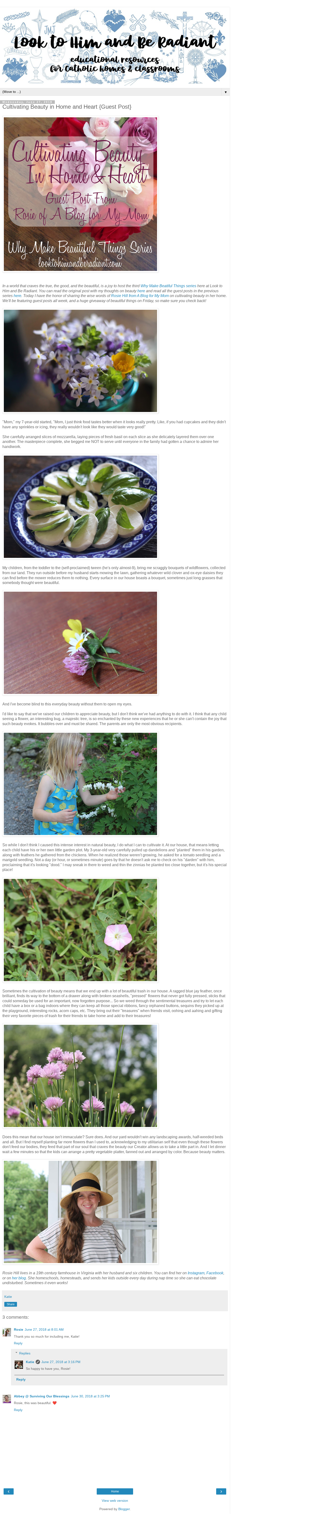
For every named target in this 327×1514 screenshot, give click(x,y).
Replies (24, 1353)
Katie (30, 1362)
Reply (18, 1343)
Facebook (214, 1273)
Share (11, 1304)
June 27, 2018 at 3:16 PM (60, 1362)
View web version (115, 1500)
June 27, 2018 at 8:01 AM (44, 1329)
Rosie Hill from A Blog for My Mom (140, 296)
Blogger (124, 1509)
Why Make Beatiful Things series (168, 286)
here (141, 291)
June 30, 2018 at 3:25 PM (90, 1396)
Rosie (18, 1329)
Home (115, 1491)
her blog (19, 1278)
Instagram (196, 1273)
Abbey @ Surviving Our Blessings (41, 1396)
